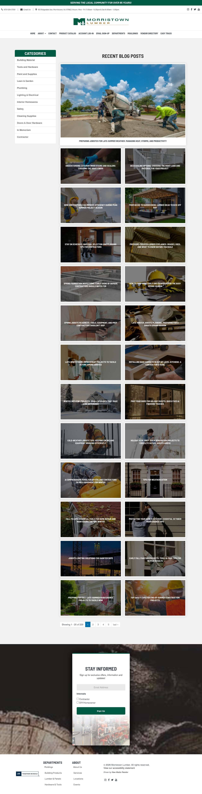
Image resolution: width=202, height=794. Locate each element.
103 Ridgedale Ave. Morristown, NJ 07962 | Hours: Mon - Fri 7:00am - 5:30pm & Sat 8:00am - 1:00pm (78, 10)
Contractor (22, 137)
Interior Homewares (27, 102)
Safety (20, 108)
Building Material (26, 60)
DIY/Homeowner (87, 702)
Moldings (48, 767)
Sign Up (101, 711)
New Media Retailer (120, 772)
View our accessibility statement (119, 767)
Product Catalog (67, 33)
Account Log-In (86, 33)
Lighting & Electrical (27, 95)
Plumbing (22, 88)
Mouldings (133, 33)
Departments (118, 33)
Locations (78, 778)
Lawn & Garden (25, 81)
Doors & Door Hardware (29, 123)
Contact (52, 33)
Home (32, 33)
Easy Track (166, 33)
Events (77, 784)
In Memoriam (24, 130)
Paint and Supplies (27, 74)
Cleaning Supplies (26, 116)
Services (78, 772)
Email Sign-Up (102, 33)
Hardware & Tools (53, 784)
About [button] (41, 33)
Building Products (53, 772)
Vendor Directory (149, 33)
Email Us (27, 10)
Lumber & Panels (53, 778)
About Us (77, 767)
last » (115, 624)
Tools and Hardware (27, 67)
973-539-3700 (9, 10)
